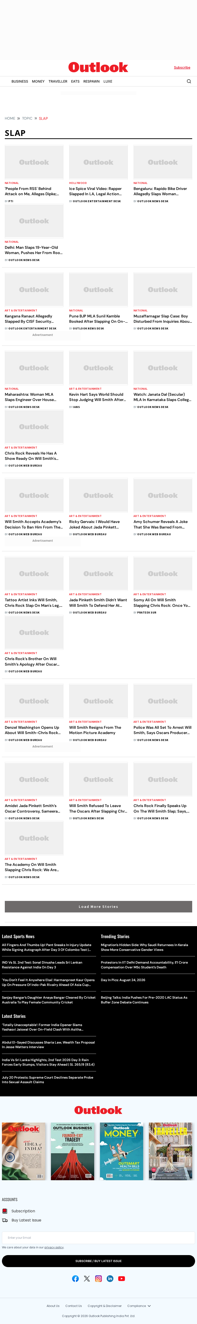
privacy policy (53, 1247)
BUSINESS (20, 81)
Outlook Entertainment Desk (97, 201)
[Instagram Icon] (98, 1278)
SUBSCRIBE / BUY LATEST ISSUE (98, 1261)
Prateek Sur (146, 613)
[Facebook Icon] (75, 1278)
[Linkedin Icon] (110, 1278)
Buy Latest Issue (26, 1220)
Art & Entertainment (21, 311)
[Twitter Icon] (87, 1278)
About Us (53, 1306)
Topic (27, 118)
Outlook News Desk (152, 201)
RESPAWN (91, 81)
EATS (75, 81)
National (12, 183)
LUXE (108, 81)
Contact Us (73, 1306)
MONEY (38, 81)
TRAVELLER (58, 81)
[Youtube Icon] (121, 1278)
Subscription (23, 1211)
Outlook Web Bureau (25, 466)
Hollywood (78, 183)
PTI (10, 201)
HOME (10, 118)
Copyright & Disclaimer (105, 1306)
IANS (76, 407)
